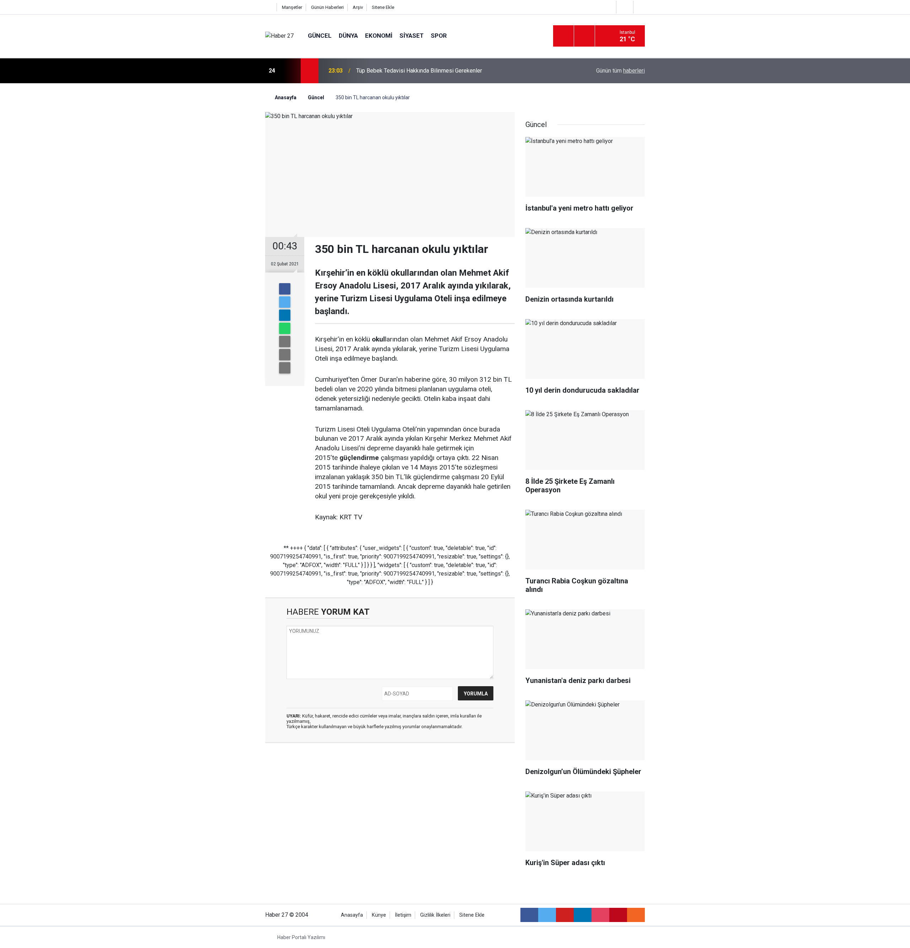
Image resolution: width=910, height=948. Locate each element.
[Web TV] (624, 7)
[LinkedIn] (284, 315)
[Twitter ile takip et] (547, 915)
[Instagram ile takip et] (600, 915)
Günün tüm (620, 70)
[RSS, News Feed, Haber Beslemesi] (636, 915)
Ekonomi (378, 35)
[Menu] (563, 36)
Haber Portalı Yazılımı (301, 937)
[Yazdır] (284, 354)
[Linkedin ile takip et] (583, 915)
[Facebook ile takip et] (529, 915)
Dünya (348, 35)
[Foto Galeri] (641, 7)
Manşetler (292, 7)
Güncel (320, 35)
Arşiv (358, 7)
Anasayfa (352, 915)
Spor (439, 35)
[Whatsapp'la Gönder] (284, 328)
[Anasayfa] (269, 7)
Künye (379, 915)
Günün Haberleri (327, 7)
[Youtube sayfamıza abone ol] (565, 915)
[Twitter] (284, 302)
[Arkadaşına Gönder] (284, 341)
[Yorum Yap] (284, 368)
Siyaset (412, 35)
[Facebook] (284, 289)
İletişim (403, 915)
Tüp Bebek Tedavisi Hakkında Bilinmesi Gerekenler (419, 70)
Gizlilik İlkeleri (435, 915)
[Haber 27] (279, 35)
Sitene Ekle (383, 7)
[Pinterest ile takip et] (618, 915)
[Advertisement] (224, 208)
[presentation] (291, 71)
